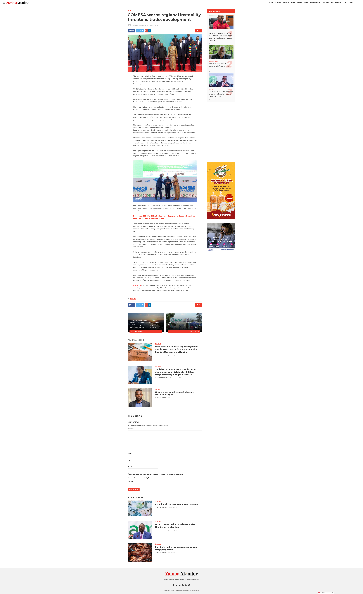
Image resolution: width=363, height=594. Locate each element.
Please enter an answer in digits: (139, 478)
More (351, 2)
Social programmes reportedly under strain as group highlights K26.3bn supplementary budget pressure (175, 372)
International (315, 2)
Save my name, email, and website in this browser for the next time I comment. (156, 474)
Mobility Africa (336, 2)
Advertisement (193, 579)
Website (130, 467)
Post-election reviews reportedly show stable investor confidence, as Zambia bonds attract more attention (176, 349)
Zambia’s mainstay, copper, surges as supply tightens (176, 548)
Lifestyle (325, 2)
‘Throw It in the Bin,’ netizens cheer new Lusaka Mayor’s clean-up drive (221, 94)
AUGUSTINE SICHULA (139, 25)
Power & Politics (275, 2)
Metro (306, 2)
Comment (131, 429)
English (323, 592)
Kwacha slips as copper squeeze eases (176, 504)
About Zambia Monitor (177, 579)
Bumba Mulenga (162, 355)
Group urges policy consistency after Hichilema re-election (175, 525)
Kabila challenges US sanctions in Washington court (219, 66)
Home (166, 579)
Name (130, 453)
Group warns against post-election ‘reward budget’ (174, 393)
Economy (286, 2)
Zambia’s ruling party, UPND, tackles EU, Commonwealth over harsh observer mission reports (221, 36)
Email (130, 460)
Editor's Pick (213, 31)
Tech (345, 2)
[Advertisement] (221, 130)
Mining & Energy (296, 2)
